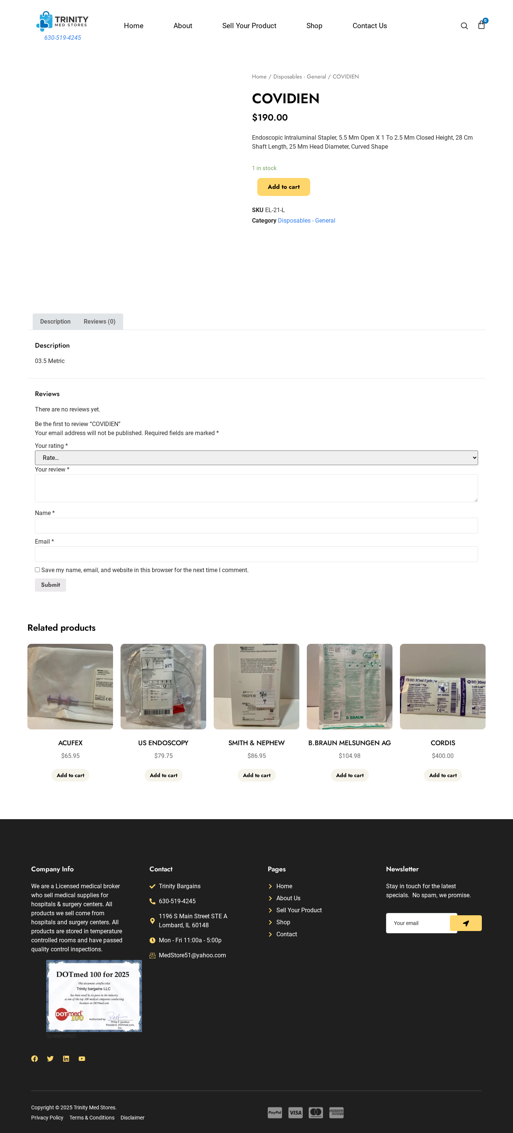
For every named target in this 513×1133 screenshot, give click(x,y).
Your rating (51, 446)
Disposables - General (299, 76)
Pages (277, 869)
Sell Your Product (249, 25)
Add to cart (284, 186)
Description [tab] (55, 321)
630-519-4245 (62, 37)
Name (45, 513)
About (183, 25)
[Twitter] (50, 1058)
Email (44, 542)
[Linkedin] (66, 1058)
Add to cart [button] (70, 775)
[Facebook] (34, 1058)
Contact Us (370, 25)
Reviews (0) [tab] (100, 321)
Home (133, 25)
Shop (314, 25)
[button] (464, 26)
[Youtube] (81, 1058)
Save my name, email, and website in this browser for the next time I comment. (145, 570)
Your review (52, 470)
